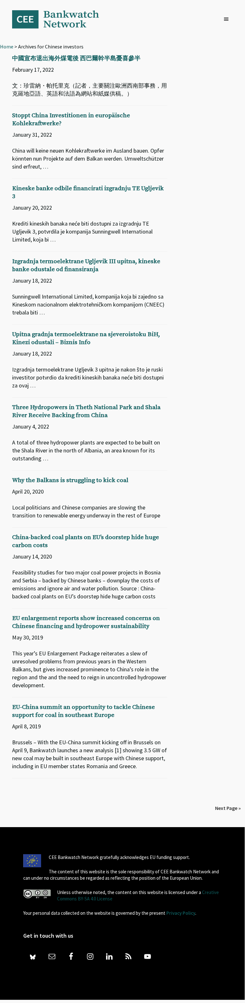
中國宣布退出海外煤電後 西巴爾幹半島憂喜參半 (76, 58)
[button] (228, 19)
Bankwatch (60, 19)
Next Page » (228, 808)
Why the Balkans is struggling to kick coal (70, 480)
